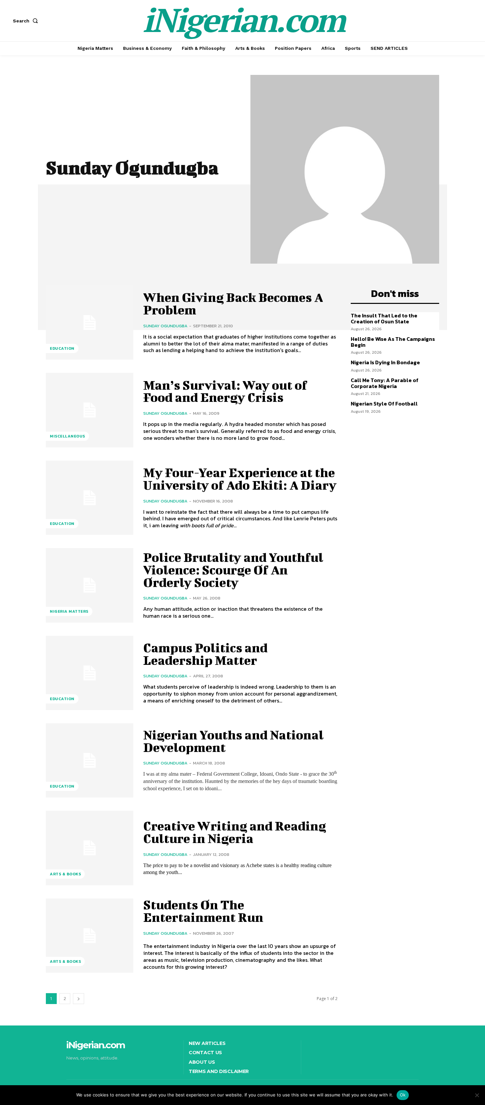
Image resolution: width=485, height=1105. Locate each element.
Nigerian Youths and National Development (233, 741)
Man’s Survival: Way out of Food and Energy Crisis (225, 391)
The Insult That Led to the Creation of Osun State (384, 318)
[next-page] (78, 998)
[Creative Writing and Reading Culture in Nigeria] (89, 848)
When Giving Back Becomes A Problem (233, 303)
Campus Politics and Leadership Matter (205, 653)
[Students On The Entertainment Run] (89, 935)
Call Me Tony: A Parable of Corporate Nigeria (384, 383)
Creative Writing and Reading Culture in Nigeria (234, 832)
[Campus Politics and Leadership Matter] (89, 673)
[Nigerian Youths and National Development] (89, 760)
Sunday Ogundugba (165, 326)
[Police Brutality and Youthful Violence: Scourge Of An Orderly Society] (89, 585)
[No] (476, 1095)
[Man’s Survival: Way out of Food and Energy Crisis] (89, 410)
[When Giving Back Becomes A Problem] (89, 322)
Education (62, 348)
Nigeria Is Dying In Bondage (385, 362)
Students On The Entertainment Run (203, 911)
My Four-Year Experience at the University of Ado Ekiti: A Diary (240, 478)
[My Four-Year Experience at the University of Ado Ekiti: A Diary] (89, 498)
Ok (403, 1094)
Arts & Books (65, 874)
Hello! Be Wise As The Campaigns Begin (393, 342)
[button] (27, 21)
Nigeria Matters (69, 611)
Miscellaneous (67, 436)
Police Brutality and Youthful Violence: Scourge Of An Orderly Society (233, 570)
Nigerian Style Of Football (384, 403)
